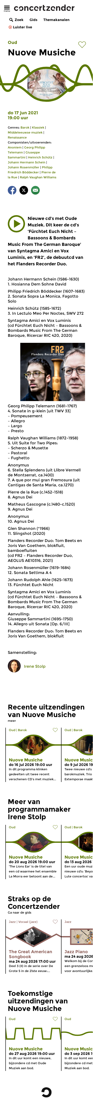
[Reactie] (35, 191)
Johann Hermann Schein (26, 162)
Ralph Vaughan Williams (38, 177)
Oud (12, 42)
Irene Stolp (35, 666)
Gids (33, 20)
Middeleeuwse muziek (25, 132)
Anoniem (15, 147)
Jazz (12, 922)
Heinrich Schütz (40, 157)
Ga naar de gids (19, 912)
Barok (24, 127)
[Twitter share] (23, 191)
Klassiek (38, 127)
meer (12, 721)
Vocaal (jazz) (28, 922)
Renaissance (17, 137)
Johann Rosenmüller (23, 167)
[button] (16, 223)
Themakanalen (56, 20)
